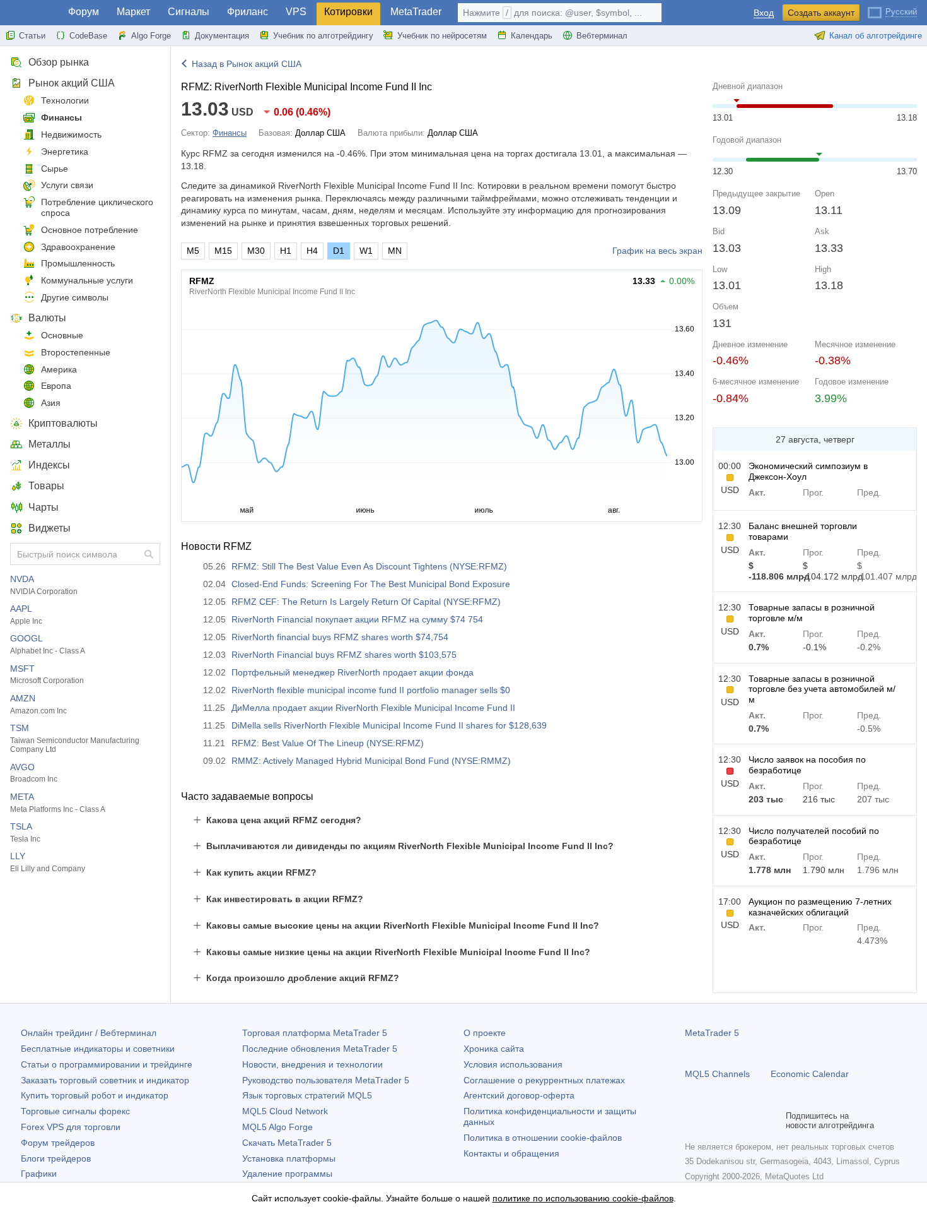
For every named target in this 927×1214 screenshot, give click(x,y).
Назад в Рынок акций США (246, 64)
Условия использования (513, 1064)
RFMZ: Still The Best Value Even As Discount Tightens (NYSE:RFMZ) (369, 566)
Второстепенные (75, 352)
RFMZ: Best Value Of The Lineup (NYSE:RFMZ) (327, 743)
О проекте (485, 1033)
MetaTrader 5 (712, 1033)
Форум (83, 11)
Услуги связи (67, 185)
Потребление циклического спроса (97, 207)
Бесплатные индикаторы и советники (98, 1049)
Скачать (287, 1143)
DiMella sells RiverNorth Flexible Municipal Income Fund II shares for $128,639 (389, 725)
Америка (59, 369)
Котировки (348, 11)
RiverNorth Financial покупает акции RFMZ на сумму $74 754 (357, 619)
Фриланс (247, 11)
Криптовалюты (63, 423)
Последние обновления (319, 1049)
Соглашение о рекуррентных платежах (544, 1080)
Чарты (43, 507)
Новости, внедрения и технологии (312, 1064)
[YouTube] (753, 1120)
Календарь (531, 35)
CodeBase (88, 35)
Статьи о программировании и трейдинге (106, 1064)
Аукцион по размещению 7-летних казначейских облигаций (820, 906)
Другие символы (74, 297)
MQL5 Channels (717, 1074)
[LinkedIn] (773, 1120)
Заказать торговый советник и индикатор (105, 1080)
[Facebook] (692, 1120)
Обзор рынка (58, 62)
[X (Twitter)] (732, 1120)
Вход (764, 13)
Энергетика (64, 151)
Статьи (32, 35)
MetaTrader (415, 11)
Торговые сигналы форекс (75, 1111)
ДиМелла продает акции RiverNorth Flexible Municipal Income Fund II (373, 708)
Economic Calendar (810, 1074)
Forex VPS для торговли (70, 1127)
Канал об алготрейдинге (875, 35)
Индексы (49, 465)
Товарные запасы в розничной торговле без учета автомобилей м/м (822, 689)
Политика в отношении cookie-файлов (543, 1138)
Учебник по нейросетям (442, 35)
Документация (222, 35)
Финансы (61, 117)
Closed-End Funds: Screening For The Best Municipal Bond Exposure (370, 584)
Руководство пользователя (325, 1080)
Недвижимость (71, 134)
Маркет (133, 11)
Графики (39, 1174)
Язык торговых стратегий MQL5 (307, 1095)
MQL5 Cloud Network (285, 1111)
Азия (51, 403)
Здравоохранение (78, 247)
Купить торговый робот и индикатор (94, 1095)
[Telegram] (712, 1120)
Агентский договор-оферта (519, 1095)
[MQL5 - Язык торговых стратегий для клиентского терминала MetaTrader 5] (30, 13)
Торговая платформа (314, 1033)
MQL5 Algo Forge (277, 1127)
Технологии (65, 100)
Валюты (47, 317)
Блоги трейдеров (56, 1158)
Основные (62, 335)
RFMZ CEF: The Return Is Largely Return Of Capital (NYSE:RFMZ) (366, 602)
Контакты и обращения (511, 1153)
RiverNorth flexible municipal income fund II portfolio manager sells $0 (370, 690)
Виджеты (49, 528)
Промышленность (78, 263)
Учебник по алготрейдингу (323, 35)
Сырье (54, 169)
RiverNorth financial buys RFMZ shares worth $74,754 (339, 637)
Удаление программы (287, 1174)
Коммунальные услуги (87, 280)
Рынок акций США (71, 83)
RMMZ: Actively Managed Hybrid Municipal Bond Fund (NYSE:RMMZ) (371, 761)
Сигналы (188, 11)
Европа (56, 386)
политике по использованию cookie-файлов (583, 1198)
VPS (296, 11)
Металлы (49, 444)
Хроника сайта (494, 1049)
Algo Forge (151, 35)
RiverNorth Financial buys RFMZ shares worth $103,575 (344, 655)
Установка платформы (288, 1158)
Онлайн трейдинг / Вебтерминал (88, 1033)
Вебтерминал (601, 35)
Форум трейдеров (58, 1143)
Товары (46, 485)
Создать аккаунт (821, 13)
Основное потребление (89, 230)
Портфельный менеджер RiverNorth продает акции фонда (352, 672)
